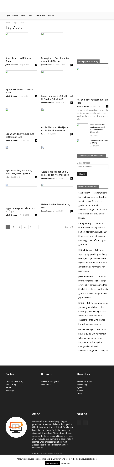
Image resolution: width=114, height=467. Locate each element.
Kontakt (51, 16)
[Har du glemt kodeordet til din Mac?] (92, 81)
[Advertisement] (75, 6)
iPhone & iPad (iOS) (14, 382)
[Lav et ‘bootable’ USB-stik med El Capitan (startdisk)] (57, 81)
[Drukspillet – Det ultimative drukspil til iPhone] (57, 44)
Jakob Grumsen (12, 65)
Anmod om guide (84, 382)
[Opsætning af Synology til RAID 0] (82, 142)
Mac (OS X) (11, 385)
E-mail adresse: (84, 163)
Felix (43, 134)
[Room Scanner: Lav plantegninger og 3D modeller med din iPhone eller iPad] (82, 127)
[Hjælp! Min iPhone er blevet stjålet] (21, 78)
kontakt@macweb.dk (52, 453)
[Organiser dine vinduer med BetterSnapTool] (21, 119)
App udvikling (41, 16)
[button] (105, 15)
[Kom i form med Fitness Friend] (21, 44)
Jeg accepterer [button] (52, 463)
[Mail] (85, 423)
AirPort (9, 387)
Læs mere (65, 463)
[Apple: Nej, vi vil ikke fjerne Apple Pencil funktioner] (57, 116)
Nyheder (15, 16)
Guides (23, 16)
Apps (30, 16)
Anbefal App (82, 385)
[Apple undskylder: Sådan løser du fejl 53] (21, 194)
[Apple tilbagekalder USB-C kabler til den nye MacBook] (57, 157)
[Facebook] (79, 423)
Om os (80, 393)
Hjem (8, 16)
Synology (10, 390)
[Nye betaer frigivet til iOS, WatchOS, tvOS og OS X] (21, 156)
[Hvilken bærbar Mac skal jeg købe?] (57, 192)
